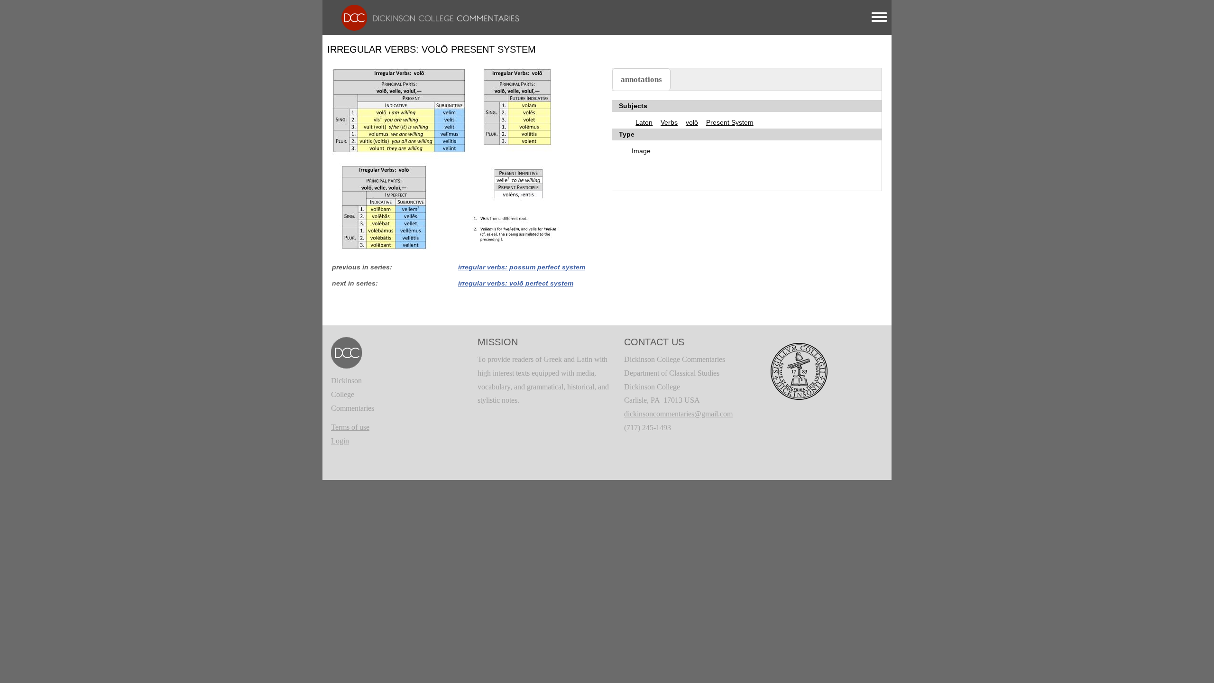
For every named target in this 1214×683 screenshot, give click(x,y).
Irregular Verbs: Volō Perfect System (515, 283)
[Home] (425, 17)
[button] (446, 158)
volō (692, 122)
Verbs (669, 122)
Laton (644, 122)
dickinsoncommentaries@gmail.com (678, 414)
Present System (730, 122)
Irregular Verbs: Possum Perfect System (521, 267)
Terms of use (350, 427)
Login (340, 441)
